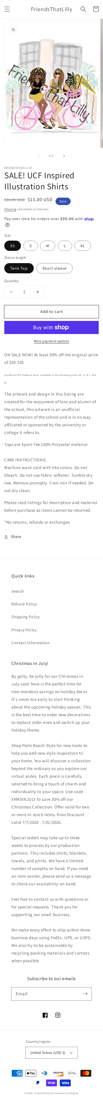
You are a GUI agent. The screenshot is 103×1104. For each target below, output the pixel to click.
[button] (7, 9)
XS (12, 245)
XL (82, 245)
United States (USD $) (47, 1052)
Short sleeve (54, 268)
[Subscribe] (85, 994)
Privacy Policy (23, 629)
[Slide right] (64, 155)
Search (17, 591)
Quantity (11, 280)
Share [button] (16, 536)
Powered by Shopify (66, 1093)
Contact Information (30, 642)
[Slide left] (39, 155)
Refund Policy (24, 604)
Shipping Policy (25, 616)
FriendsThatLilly (44, 1093)
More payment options (51, 341)
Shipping (10, 209)
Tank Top (19, 268)
